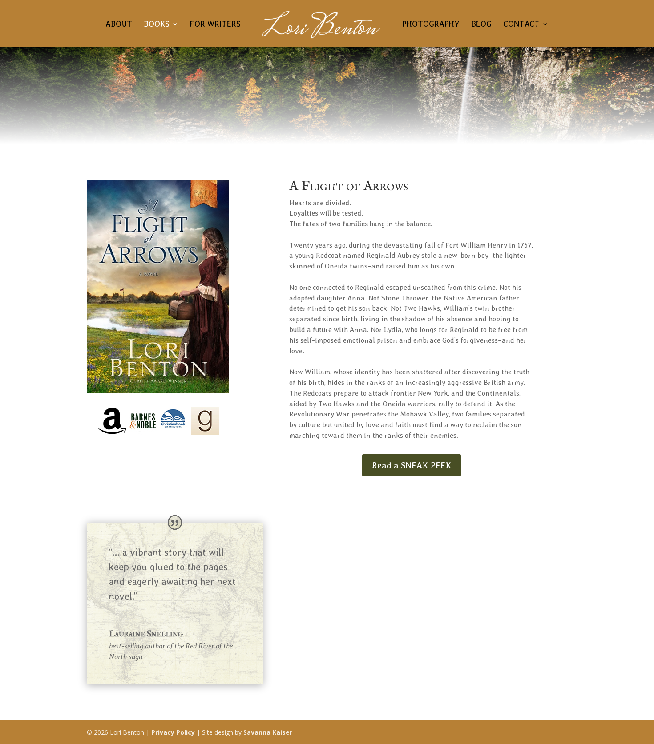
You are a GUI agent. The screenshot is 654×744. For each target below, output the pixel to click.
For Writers (215, 24)
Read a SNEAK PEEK (411, 465)
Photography (431, 24)
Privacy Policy (173, 732)
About (118, 24)
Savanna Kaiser (267, 732)
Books (157, 24)
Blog (481, 24)
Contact (521, 24)
